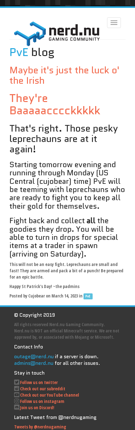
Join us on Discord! (37, 407)
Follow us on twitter (39, 382)
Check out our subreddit (42, 389)
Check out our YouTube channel (49, 395)
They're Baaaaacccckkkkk (54, 104)
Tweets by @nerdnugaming (40, 427)
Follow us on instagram (42, 401)
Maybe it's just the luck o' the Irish (64, 75)
